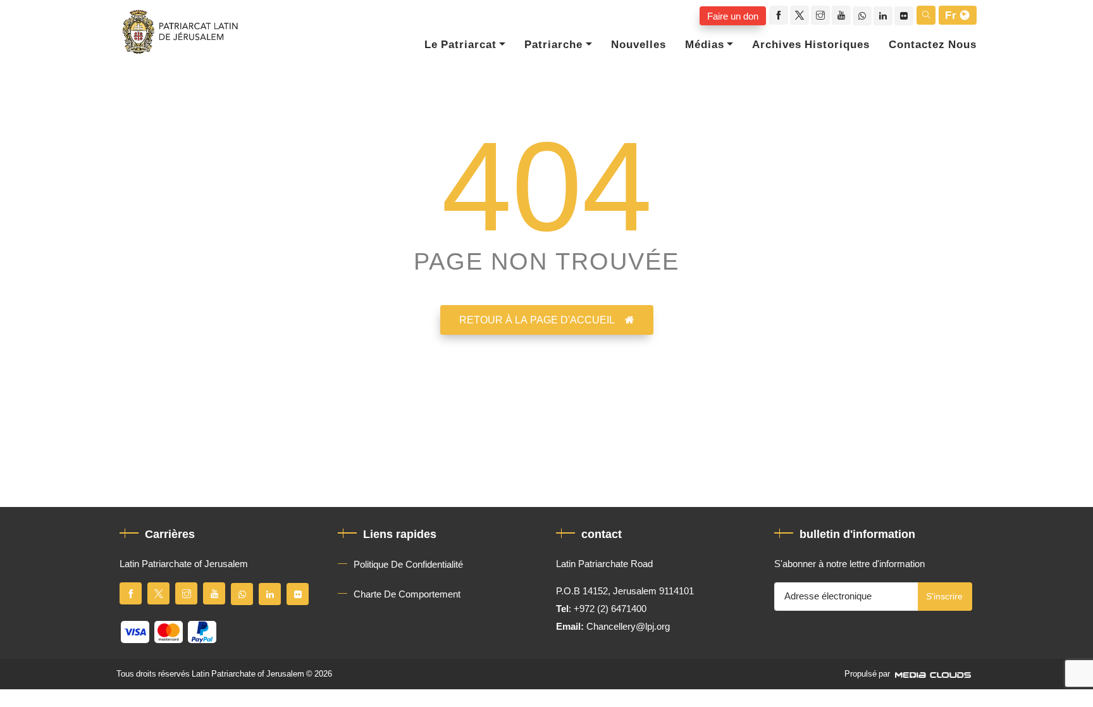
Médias (704, 45)
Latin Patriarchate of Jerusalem (248, 674)
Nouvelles (638, 45)
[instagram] (820, 15)
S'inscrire (944, 596)
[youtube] (841, 15)
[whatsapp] (862, 15)
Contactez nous (933, 45)
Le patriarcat (460, 45)
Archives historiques (811, 45)
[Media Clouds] (934, 674)
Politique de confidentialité (408, 564)
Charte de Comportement (407, 594)
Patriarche (553, 45)
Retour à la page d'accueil (537, 320)
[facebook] (778, 15)
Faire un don (732, 15)
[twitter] (799, 15)
